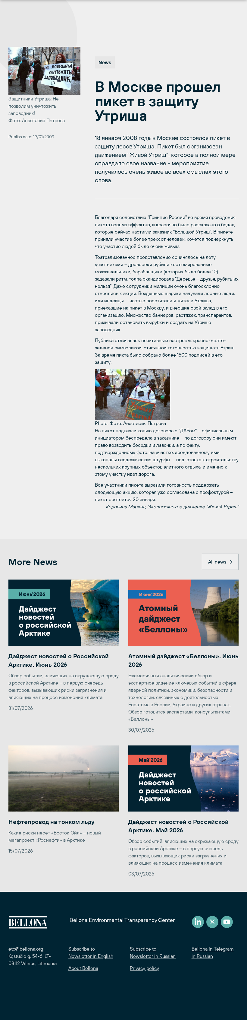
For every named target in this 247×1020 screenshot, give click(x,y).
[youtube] (227, 922)
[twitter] (212, 922)
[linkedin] (198, 922)
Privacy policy (144, 968)
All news (217, 561)
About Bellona (83, 968)
